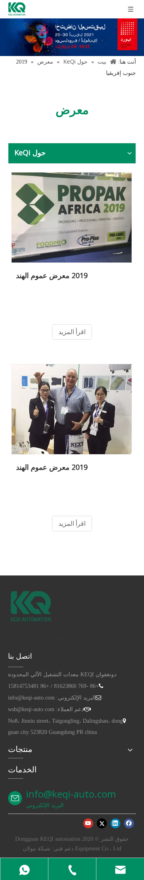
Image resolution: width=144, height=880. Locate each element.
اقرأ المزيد (72, 332)
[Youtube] (88, 823)
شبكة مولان (36, 848)
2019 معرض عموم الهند (52, 275)
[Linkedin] (115, 823)
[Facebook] (129, 823)
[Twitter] (102, 823)
